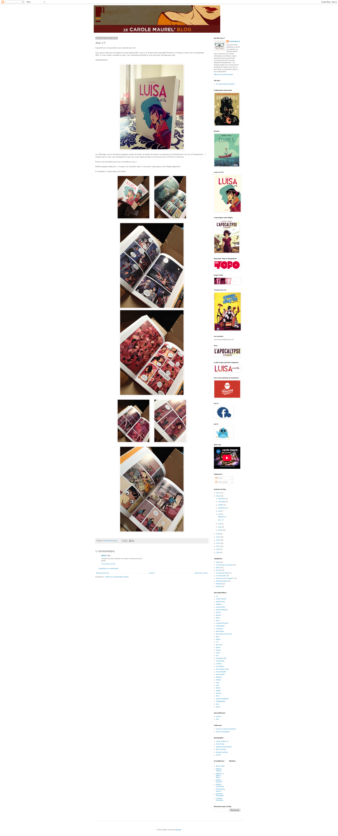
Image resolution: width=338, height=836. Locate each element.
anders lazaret (221, 599)
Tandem (219, 586)
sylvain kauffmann (222, 699)
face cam (219, 645)
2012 (218, 543)
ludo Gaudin (220, 674)
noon (218, 683)
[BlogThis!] (125, 540)
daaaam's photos (222, 752)
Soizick (218, 693)
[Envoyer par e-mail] (123, 540)
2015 (218, 534)
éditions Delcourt (219, 781)
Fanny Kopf (220, 744)
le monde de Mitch (222, 573)
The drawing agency (220, 790)
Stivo (217, 696)
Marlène (219, 677)
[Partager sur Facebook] (130, 540)
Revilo (218, 688)
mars (220, 527)
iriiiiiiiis (218, 650)
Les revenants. (221, 576)
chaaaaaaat (220, 626)
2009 (218, 552)
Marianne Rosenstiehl (224, 747)
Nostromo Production (220, 795)
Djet (217, 637)
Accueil (151, 573)
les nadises (220, 666)
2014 (218, 537)
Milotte (103, 555)
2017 (218, 493)
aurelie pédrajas (222, 610)
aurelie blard (220, 607)
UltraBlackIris (220, 701)
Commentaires (222, 482)
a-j (217, 596)
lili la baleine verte (222, 669)
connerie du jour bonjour (225, 565)
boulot (218, 562)
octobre (221, 505)
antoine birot (220, 602)
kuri (217, 656)
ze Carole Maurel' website (225, 84)
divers (218, 568)
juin (219, 511)
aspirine (219, 604)
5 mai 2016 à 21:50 (108, 564)
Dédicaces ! (222, 517)
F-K (217, 642)
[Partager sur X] (128, 540)
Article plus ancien (201, 573)
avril (220, 524)
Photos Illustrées (222, 581)
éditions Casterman (220, 785)
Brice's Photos (221, 749)
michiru (218, 680)
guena (218, 647)
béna (218, 618)
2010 (218, 549)
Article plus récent (102, 573)
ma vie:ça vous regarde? (225, 578)
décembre (222, 499)
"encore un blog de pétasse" (226, 729)
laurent (218, 716)
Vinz (217, 704)
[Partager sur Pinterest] (133, 540)
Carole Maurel (234, 41)
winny (218, 707)
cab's (218, 620)
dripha (218, 639)
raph (217, 685)
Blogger (178, 830)
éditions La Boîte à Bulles (220, 775)
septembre (222, 508)
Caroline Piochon (222, 623)
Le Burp (219, 664)
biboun (218, 615)
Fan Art (218, 570)
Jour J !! (220, 520)
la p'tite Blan (220, 661)
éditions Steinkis (219, 770)
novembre (222, 502)
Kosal (218, 653)
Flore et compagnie (223, 732)
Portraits (219, 584)
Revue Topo (220, 766)
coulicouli (219, 629)
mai (219, 514)
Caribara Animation (219, 799)
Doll (217, 719)
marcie (218, 755)
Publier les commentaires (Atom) (117, 577)
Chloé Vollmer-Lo (222, 741)
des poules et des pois (224, 634)
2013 (218, 540)
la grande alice (221, 658)
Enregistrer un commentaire (109, 568)
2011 (218, 546)
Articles (219, 478)
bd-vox (218, 612)
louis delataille (221, 672)
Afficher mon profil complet (223, 74)
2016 (218, 496)
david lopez (220, 631)
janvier (220, 530)
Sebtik (218, 691)
